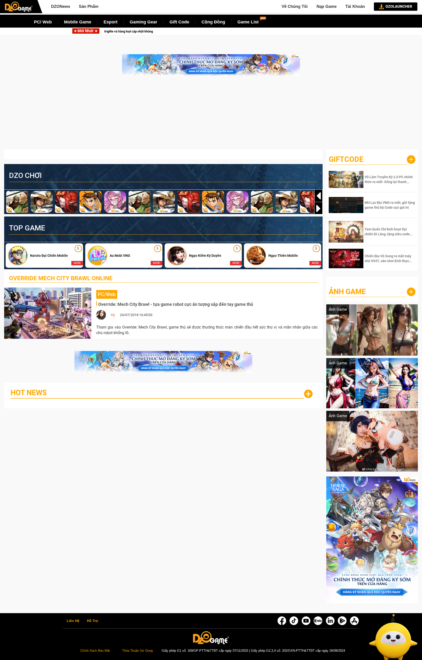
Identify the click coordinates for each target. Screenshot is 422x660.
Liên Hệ (73, 621)
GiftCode (346, 159)
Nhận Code (383, 179)
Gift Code (179, 22)
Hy (113, 315)
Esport (110, 22)
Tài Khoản (355, 6)
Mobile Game (77, 22)
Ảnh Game (347, 291)
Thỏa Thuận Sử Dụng (137, 650)
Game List (248, 22)
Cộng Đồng (213, 22)
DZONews (60, 6)
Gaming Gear (143, 22)
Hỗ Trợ (92, 621)
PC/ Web (43, 22)
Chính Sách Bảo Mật (95, 650)
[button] (318, 208)
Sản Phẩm (88, 6)
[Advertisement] (211, 115)
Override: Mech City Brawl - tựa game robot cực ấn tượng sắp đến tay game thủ (175, 304)
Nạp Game (326, 6)
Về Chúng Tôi (295, 6)
